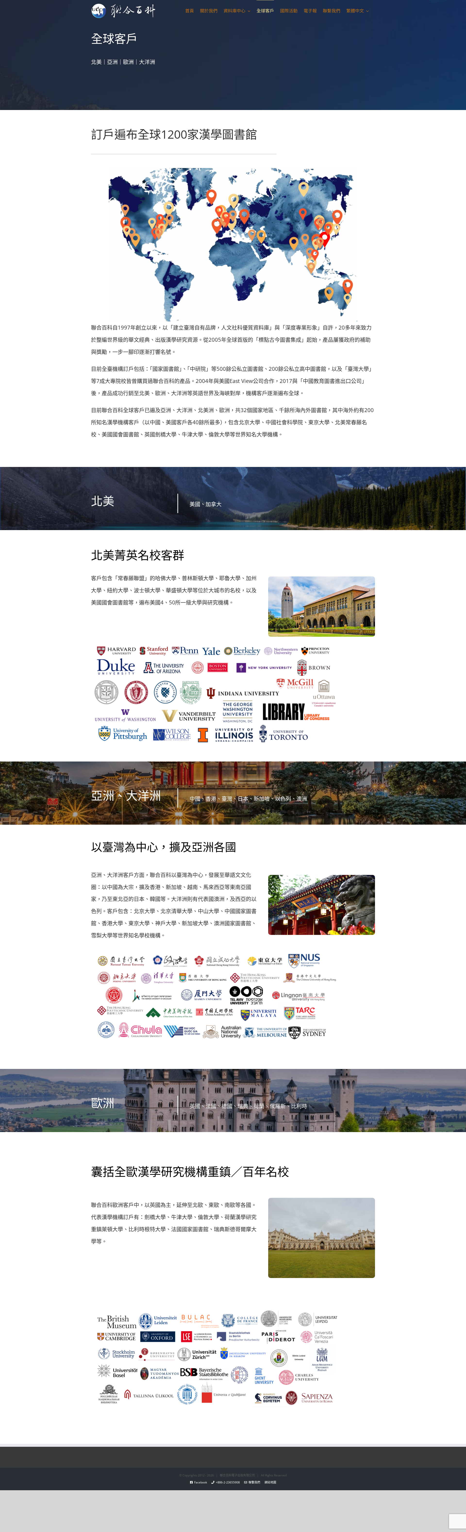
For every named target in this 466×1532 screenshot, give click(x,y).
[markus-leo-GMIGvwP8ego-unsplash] (321, 1199)
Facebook (202, 1482)
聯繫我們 (253, 1482)
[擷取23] (215, 643)
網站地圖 (268, 1482)
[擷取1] (215, 1310)
